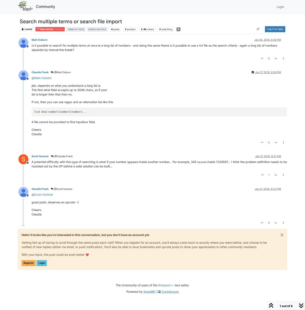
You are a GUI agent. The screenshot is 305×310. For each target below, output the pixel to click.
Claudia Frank (40, 72)
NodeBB (149, 291)
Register (28, 262)
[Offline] (25, 42)
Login (41, 262)
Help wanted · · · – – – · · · (51, 29)
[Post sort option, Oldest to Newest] (258, 29)
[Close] (282, 235)
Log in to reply (275, 29)
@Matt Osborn (62, 72)
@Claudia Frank (63, 156)
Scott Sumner (40, 156)
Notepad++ (166, 285)
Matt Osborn (40, 39)
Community (45, 6)
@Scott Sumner (63, 188)
